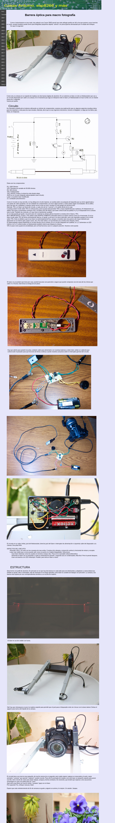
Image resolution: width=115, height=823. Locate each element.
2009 (2, 27)
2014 (2, 43)
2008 (2, 24)
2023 (2, 71)
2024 (2, 75)
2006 (2, 17)
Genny (3, 84)
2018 (2, 56)
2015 (2, 46)
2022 (2, 68)
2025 (2, 78)
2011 (2, 33)
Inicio (2, 11)
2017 (2, 52)
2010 (2, 30)
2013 (2, 40)
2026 (2, 81)
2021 (2, 65)
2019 (2, 59)
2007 (2, 21)
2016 (2, 49)
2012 (2, 37)
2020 (2, 62)
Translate (3, 14)
